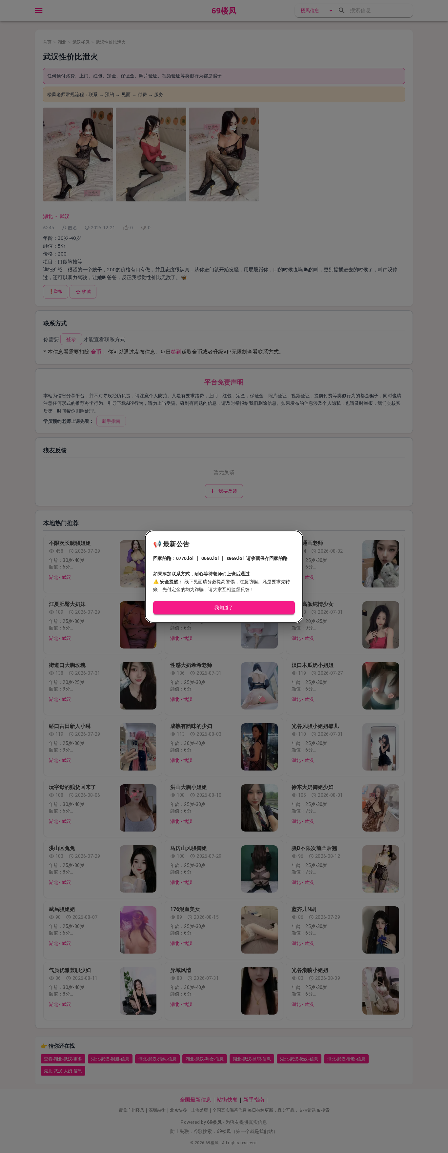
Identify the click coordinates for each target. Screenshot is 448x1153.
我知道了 (224, 607)
